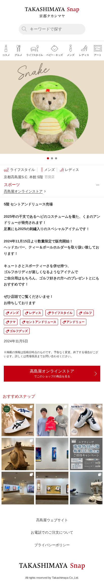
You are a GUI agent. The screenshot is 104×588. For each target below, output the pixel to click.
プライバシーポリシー (52, 545)
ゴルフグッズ (19, 331)
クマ (13, 322)
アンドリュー (75, 322)
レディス (35, 313)
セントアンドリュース (41, 322)
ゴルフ (87, 313)
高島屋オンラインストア (23, 191)
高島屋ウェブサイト (52, 520)
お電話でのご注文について (52, 532)
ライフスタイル (61, 313)
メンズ (14, 313)
